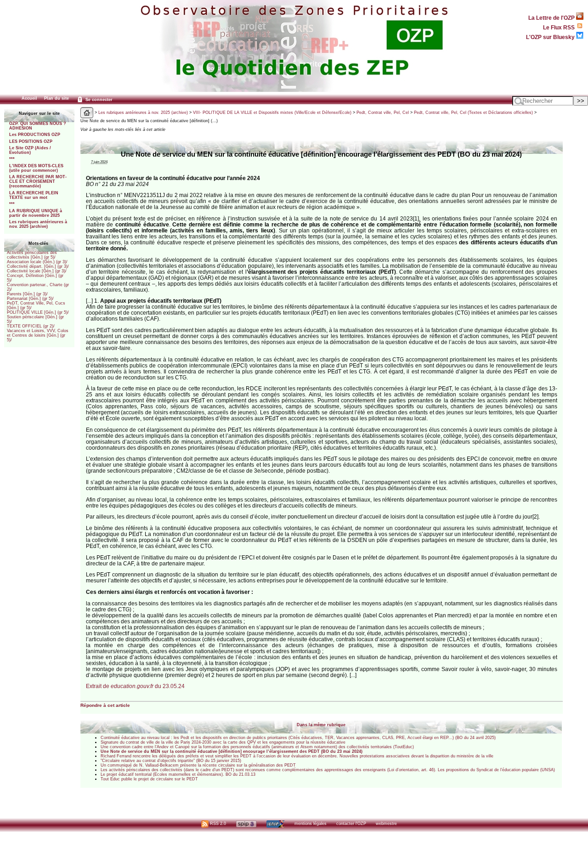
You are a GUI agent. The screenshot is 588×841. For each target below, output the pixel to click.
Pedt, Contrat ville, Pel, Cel (382, 112)
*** (12, 159)
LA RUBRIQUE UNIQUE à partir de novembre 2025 (35, 213)
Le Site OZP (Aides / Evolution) (30, 150)
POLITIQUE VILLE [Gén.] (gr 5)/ (38, 312)
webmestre (386, 823)
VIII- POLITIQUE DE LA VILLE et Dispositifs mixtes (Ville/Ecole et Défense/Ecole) (272, 112)
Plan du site (56, 98)
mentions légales (310, 823)
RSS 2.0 (217, 823)
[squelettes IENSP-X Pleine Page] (275, 823)
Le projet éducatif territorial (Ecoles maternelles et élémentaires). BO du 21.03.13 (178, 774)
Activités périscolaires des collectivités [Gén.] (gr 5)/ (32, 255)
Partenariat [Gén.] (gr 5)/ (30, 298)
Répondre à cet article (105, 705)
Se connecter (98, 99)
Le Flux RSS (559, 27)
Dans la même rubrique (321, 724)
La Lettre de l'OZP (552, 18)
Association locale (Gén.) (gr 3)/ (37, 262)
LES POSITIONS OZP (30, 141)
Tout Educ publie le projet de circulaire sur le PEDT (149, 779)
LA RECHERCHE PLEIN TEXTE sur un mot (33, 195)
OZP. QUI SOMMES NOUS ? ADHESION (37, 125)
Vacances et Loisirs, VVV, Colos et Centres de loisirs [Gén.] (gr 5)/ (37, 335)
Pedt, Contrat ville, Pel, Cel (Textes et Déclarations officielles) (473, 112)
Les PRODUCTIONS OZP (34, 134)
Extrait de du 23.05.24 (135, 686)
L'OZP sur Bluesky (551, 37)
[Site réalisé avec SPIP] (246, 823)
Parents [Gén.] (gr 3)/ (27, 294)
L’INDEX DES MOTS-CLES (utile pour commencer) (36, 168)
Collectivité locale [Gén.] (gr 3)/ (37, 271)
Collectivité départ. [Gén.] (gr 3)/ (38, 266)
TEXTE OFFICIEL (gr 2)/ (31, 326)
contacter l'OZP (351, 823)
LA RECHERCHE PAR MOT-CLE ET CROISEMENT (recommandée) (38, 181)
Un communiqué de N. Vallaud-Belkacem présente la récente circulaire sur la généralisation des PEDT (198, 765)
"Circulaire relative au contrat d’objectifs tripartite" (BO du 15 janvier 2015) (171, 760)
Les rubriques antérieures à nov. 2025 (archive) (38, 224)
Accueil (29, 98)
